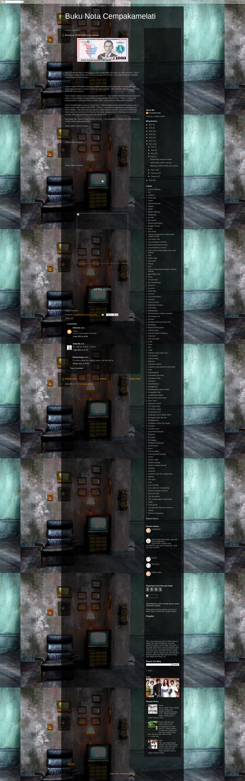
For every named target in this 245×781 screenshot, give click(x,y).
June (153, 150)
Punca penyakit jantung (157, 454)
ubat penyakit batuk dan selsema (160, 508)
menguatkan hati (154, 392)
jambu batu (152, 291)
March (153, 170)
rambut (150, 457)
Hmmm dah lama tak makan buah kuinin (166, 723)
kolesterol (151, 336)
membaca (151, 381)
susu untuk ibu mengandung (158, 488)
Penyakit (151, 426)
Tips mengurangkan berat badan (160, 499)
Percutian (151, 437)
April (153, 156)
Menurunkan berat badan (157, 398)
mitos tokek (152, 401)
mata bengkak (153, 372)
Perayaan (151, 434)
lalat (149, 347)
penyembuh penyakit (155, 432)
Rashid (154, 558)
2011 (151, 144)
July (152, 147)
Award (150, 201)
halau (150, 277)
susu (150, 482)
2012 (151, 141)
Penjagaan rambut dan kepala (159, 423)
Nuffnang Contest (154, 403)
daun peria (152, 261)
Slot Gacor (155, 564)
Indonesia (151, 285)
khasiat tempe (153, 330)
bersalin (151, 217)
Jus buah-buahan (154, 297)
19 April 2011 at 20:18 (81, 364)
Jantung (151, 294)
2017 (151, 125)
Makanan (151, 361)
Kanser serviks (153, 302)
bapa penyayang (154, 203)
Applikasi (151, 195)
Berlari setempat (154, 212)
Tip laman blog (153, 493)
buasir (150, 229)
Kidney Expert (78, 357)
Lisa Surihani (153, 356)
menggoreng (152, 387)
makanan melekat (154, 364)
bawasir (151, 206)
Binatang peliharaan (155, 223)
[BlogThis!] (109, 314)
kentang (151, 319)
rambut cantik (153, 460)
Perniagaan (152, 440)
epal (149, 266)
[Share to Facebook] (114, 314)
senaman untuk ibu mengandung (160, 474)
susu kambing (153, 485)
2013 (151, 138)
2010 (151, 180)
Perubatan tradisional (156, 443)
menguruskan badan (155, 395)
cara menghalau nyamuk (157, 248)
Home (103, 379)
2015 (151, 131)
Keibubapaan (153, 311)
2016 (151, 128)
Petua (150, 448)
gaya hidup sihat (154, 274)
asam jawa (152, 198)
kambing (151, 299)
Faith (148, 677)
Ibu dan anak (153, 280)
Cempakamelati (155, 113)
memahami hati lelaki (156, 375)
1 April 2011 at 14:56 (80, 336)
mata (150, 370)
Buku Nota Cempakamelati (110, 16)
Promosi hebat (153, 451)
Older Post (135, 379)
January (154, 176)
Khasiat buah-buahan (156, 327)
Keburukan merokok (155, 305)
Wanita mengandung (155, 513)
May (153, 153)
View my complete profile (155, 116)
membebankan (153, 384)
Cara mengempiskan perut (158, 245)
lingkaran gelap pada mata (158, 353)
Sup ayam (152, 479)
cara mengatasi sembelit (157, 242)
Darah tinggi (152, 258)
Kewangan (152, 325)
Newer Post (71, 379)
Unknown (76, 328)
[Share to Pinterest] (117, 314)
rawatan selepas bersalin (157, 465)
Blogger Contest (154, 226)
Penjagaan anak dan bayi (157, 418)
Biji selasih (152, 220)
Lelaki (150, 350)
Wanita (150, 510)
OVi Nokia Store (154, 406)
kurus (150, 344)
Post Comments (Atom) (84, 384)
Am (72, 318)
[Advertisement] (162, 68)
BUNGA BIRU (156, 572)
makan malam (153, 358)
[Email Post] (103, 315)
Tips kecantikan (154, 496)
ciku (149, 255)
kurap (150, 341)
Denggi (150, 264)
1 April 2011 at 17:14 (80, 350)
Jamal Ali (76, 344)
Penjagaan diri (153, 420)
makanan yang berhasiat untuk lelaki (161, 367)
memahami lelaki (154, 378)
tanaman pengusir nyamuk (158, 491)
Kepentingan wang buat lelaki (161, 159)
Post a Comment (76, 368)
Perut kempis (153, 446)
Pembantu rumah (154, 409)
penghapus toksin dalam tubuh (159, 415)
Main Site (71, 764)
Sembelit (151, 468)
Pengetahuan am (154, 412)
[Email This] (107, 314)
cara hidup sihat (154, 239)
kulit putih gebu (153, 339)
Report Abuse (152, 518)
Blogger (132, 774)
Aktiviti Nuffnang (154, 189)
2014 (151, 134)
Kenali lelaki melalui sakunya (161, 163)
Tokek (150, 502)
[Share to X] (112, 314)
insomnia (151, 288)
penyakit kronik (153, 429)
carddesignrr (156, 529)
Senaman (151, 471)
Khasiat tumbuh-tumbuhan (158, 333)
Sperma (151, 477)
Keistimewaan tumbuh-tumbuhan (160, 313)
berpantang (152, 215)
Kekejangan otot (154, 316)
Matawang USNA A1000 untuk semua (164, 166)
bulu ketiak (152, 231)
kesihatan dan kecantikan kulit (159, 322)
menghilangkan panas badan (158, 389)
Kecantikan (152, 308)
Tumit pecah (152, 505)
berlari (150, 209)
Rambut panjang (154, 462)
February (154, 173)
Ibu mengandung (154, 282)
